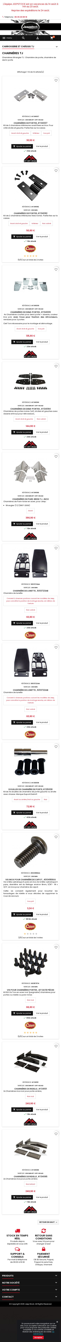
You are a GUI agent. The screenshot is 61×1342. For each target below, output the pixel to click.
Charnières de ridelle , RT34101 (30, 1088)
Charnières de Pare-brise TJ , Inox (30, 499)
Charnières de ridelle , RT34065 (30, 1176)
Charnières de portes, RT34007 (30, 123)
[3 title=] (30, 256)
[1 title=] (25, 256)
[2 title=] (28, 256)
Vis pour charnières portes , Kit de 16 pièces (30, 990)
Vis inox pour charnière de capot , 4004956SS (30, 879)
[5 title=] (36, 256)
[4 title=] (33, 256)
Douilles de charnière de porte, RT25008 (30, 789)
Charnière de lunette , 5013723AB (30, 590)
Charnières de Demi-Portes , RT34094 (30, 408)
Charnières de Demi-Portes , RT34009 (30, 312)
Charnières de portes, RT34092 (30, 213)
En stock (32, 151)
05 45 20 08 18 (20, 17)
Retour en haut (48, 1222)
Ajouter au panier (22, 146)
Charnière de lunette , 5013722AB (30, 690)
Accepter (38, 1337)
